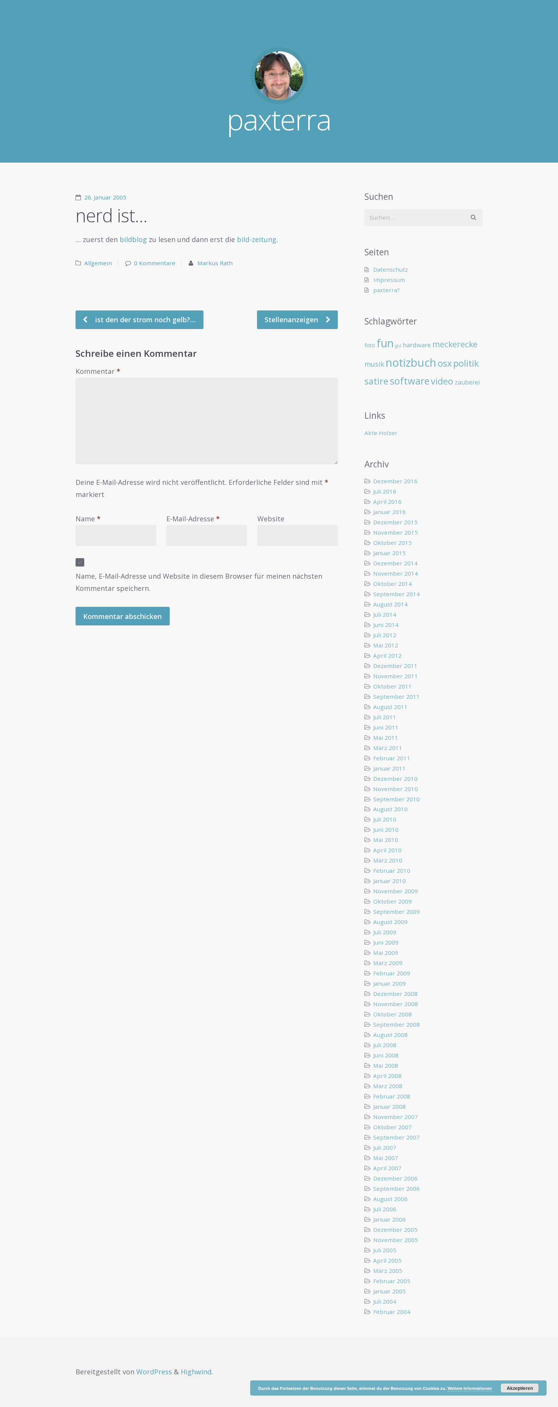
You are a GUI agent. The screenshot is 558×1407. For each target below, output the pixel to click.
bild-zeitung (256, 239)
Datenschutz (390, 269)
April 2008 (387, 1075)
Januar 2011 (389, 768)
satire (376, 381)
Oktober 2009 (392, 901)
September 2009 (396, 911)
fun (385, 343)
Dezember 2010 (395, 778)
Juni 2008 (386, 1055)
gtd (398, 345)
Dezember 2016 (395, 481)
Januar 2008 (389, 1106)
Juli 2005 (384, 1250)
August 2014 (390, 604)
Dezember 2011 (395, 665)
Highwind (196, 1371)
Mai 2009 (385, 952)
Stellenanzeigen (292, 319)
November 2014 (395, 573)
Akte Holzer (380, 433)
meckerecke (455, 344)
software (409, 380)
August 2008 (390, 1034)
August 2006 (390, 1199)
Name (88, 518)
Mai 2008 (385, 1065)
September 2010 (396, 799)
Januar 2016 (389, 512)
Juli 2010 (384, 819)
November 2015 (395, 532)
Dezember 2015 (395, 522)
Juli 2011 (384, 717)
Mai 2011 (385, 737)
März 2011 (387, 748)
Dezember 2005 (395, 1229)
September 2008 (396, 1024)
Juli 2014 (384, 614)
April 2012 (387, 655)
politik (466, 363)
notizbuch (411, 362)
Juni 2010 (386, 829)
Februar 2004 (391, 1311)
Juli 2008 (384, 1045)
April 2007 (387, 1168)
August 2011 (390, 707)
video (442, 381)
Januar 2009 (389, 983)
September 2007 (396, 1137)
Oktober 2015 (392, 542)
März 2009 (387, 963)
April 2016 (387, 501)
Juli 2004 (384, 1301)
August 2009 (390, 922)
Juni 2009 (386, 942)
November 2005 (395, 1240)
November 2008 (395, 1004)
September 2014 (396, 594)
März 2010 (387, 860)
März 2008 (387, 1086)
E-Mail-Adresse (193, 518)
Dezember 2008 (395, 993)
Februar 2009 (391, 973)
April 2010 (387, 850)
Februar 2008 (391, 1096)
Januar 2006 (389, 1219)
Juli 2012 (384, 635)
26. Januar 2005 (105, 197)
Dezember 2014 (395, 563)
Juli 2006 (384, 1209)
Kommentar (98, 371)
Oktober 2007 (392, 1127)
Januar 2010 (389, 881)
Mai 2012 (385, 645)
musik (374, 364)
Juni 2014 (386, 624)
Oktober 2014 (392, 583)
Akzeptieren (520, 1388)
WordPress (154, 1371)
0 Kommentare (154, 263)
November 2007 (395, 1117)
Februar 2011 (391, 758)
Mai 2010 (385, 840)
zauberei (467, 382)
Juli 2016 (384, 491)
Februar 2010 (391, 870)
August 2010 (390, 809)
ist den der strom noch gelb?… (144, 319)
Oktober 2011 (392, 686)
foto (369, 345)
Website (270, 518)
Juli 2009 (384, 932)
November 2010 (395, 789)
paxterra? (386, 290)
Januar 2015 (389, 553)
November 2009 (395, 891)
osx (445, 363)
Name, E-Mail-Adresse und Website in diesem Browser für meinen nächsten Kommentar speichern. (199, 582)
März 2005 (387, 1270)
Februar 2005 (391, 1281)
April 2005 (387, 1260)
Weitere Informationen (470, 1388)
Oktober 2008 (392, 1014)
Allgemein (98, 263)
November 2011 (395, 676)
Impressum (389, 279)
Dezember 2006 (395, 1178)
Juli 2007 (384, 1147)
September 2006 (396, 1188)
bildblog (133, 239)
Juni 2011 (386, 727)
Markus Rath (215, 263)
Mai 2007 (385, 1158)
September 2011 (396, 696)
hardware (417, 344)
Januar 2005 (389, 1291)
